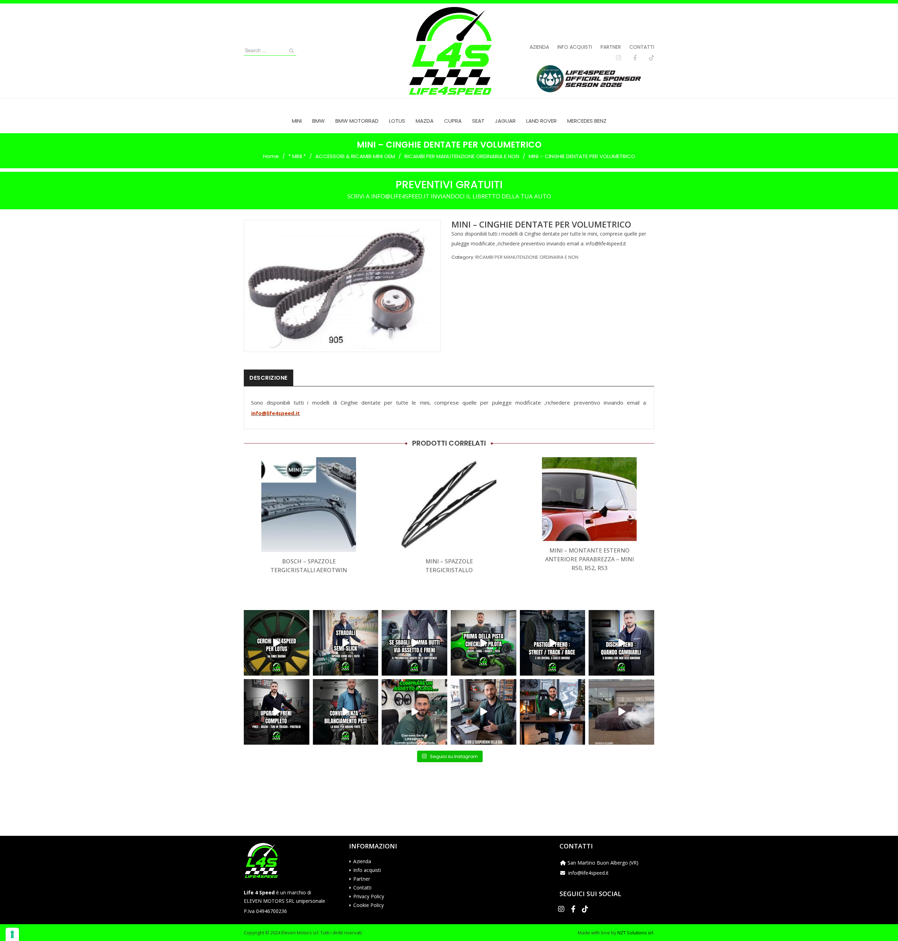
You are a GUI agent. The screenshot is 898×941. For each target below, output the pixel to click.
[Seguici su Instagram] (618, 58)
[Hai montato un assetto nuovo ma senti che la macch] (345, 712)
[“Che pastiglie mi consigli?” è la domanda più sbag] (552, 643)
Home (271, 156)
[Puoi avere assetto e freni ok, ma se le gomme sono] (414, 643)
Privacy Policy (368, 896)
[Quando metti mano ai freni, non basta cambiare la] (276, 712)
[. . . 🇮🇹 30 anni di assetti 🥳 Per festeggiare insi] (621, 712)
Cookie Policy (368, 905)
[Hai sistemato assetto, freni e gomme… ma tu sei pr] (483, 643)
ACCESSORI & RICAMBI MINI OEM (355, 156)
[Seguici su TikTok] (651, 58)
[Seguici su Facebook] (635, 58)
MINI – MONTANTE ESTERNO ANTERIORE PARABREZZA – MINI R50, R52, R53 (589, 559)
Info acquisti (574, 46)
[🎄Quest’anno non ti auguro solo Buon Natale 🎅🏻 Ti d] (552, 712)
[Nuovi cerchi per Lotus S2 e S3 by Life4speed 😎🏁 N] (276, 643)
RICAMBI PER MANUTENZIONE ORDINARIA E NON (461, 156)
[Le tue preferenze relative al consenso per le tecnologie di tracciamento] (12, 934)
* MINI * (297, 156)
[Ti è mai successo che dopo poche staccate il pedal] (621, 643)
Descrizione (268, 378)
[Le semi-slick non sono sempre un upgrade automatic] (345, 643)
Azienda (539, 46)
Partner (611, 46)
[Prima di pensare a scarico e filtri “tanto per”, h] (483, 712)
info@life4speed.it (275, 413)
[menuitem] (297, 121)
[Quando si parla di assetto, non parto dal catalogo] (414, 712)
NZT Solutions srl (635, 932)
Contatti (641, 46)
